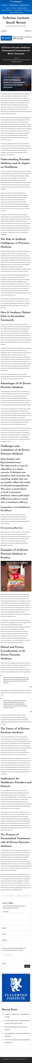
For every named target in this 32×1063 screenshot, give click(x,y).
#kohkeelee (14, 5)
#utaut (5, 5)
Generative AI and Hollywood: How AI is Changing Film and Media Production (24, 896)
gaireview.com (16, 77)
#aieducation (24, 5)
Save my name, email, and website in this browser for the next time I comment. (13, 949)
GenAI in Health (18, 10)
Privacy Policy (27, 10)
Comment (5, 911)
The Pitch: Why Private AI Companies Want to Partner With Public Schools (17, 1022)
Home (7, 8)
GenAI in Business (22, 8)
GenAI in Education (7, 10)
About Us (13, 8)
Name (4, 928)
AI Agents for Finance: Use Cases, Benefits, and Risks (20, 37)
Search (27, 31)
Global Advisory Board (16, 12)
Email (4, 934)
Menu (5, 31)
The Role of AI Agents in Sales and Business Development (17, 1041)
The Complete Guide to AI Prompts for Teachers (16, 1028)
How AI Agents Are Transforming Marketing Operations (17, 1035)
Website (4, 940)
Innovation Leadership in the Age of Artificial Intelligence (9, 896)
